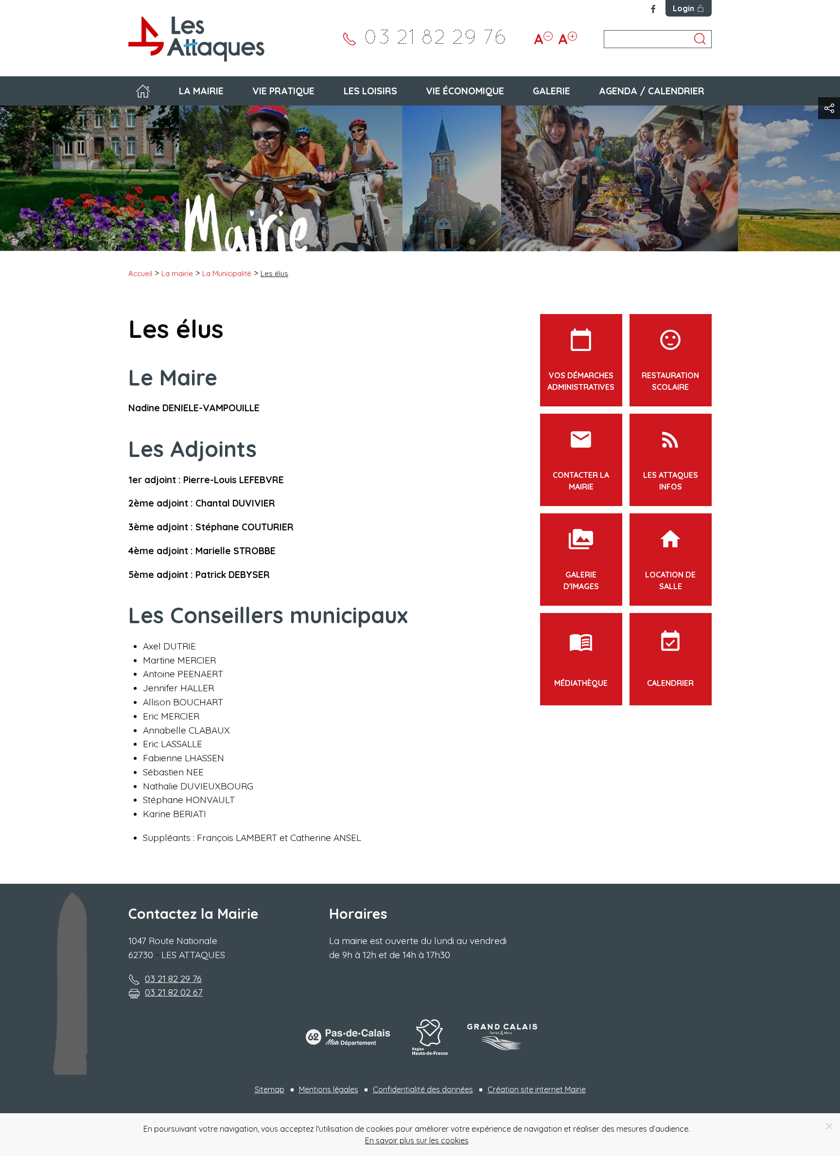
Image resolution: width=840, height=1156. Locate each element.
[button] (829, 108)
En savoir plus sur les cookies (417, 1140)
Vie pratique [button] (283, 91)
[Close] (829, 1126)
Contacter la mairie (581, 459)
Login (683, 8)
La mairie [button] (201, 91)
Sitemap (269, 1089)
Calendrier (670, 659)
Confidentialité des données (423, 1089)
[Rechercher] (700, 39)
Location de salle (670, 559)
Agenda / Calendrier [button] (651, 91)
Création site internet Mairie (537, 1089)
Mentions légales (328, 1089)
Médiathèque (581, 659)
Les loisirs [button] (370, 91)
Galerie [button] (551, 91)
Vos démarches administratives (580, 360)
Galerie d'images (581, 559)
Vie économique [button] (465, 91)
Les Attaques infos (670, 459)
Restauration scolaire (670, 360)
